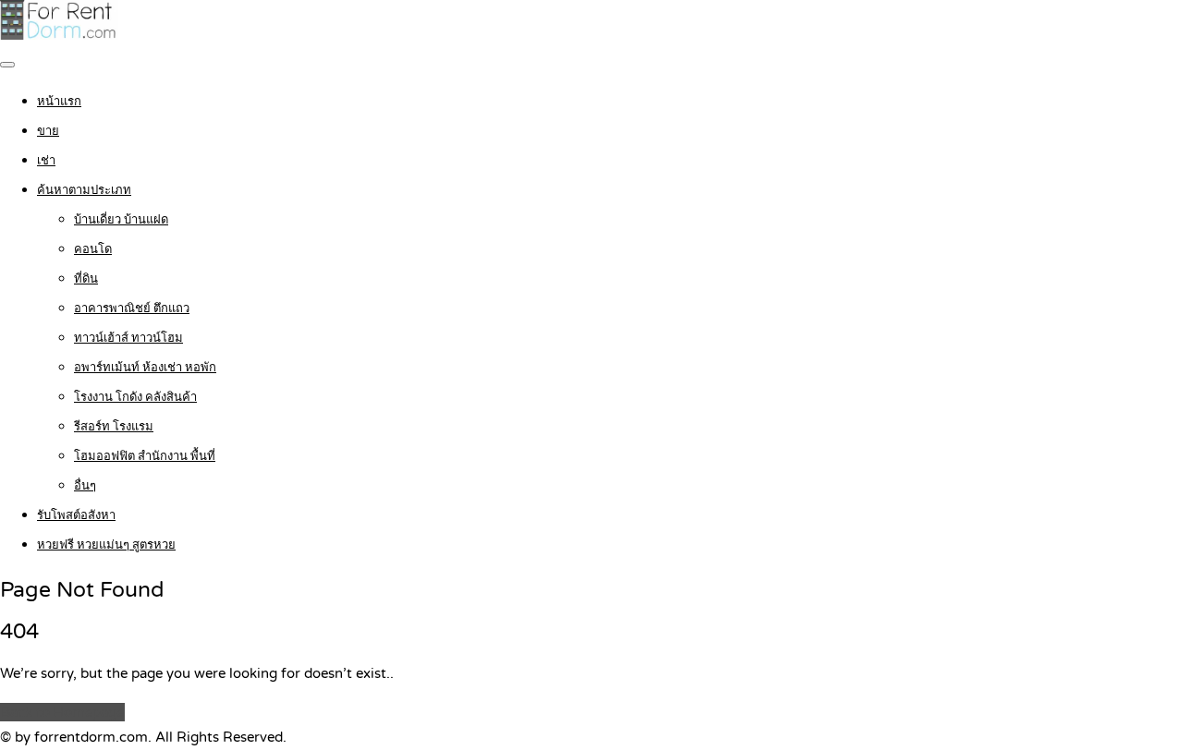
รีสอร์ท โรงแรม (113, 426)
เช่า (46, 160)
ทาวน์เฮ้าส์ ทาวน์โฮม (128, 338)
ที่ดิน (86, 279)
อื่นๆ (85, 485)
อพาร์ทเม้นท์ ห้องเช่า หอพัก (145, 367)
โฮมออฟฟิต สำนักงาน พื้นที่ (144, 456)
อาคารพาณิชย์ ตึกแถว (131, 308)
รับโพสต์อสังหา (76, 515)
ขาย (48, 131)
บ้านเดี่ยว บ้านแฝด (121, 219)
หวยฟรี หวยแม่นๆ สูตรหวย (106, 545)
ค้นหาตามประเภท (84, 190)
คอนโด (93, 249)
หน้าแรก (59, 101)
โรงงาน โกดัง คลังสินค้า (135, 397)
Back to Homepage (62, 712)
